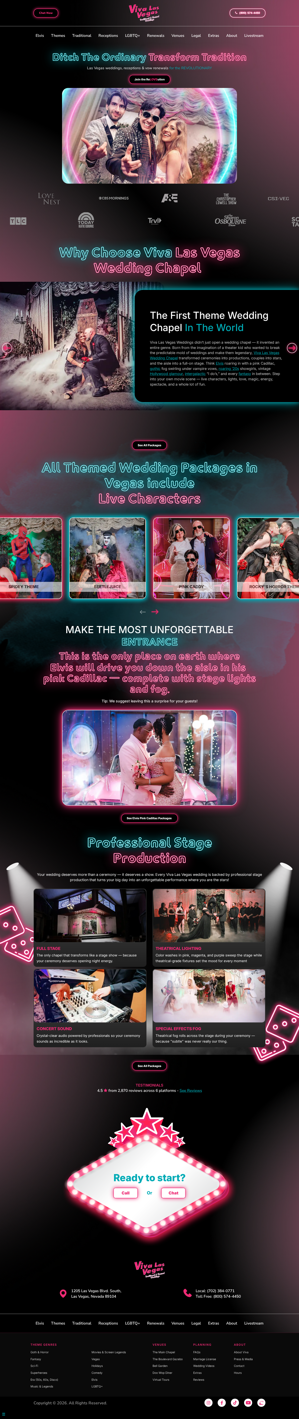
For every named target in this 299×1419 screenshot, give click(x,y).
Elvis (40, 35)
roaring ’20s (229, 368)
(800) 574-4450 (249, 13)
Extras (213, 35)
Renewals (155, 35)
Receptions (108, 35)
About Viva (241, 1352)
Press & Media (243, 1359)
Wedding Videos (203, 1365)
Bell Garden (160, 1365)
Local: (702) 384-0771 (215, 1291)
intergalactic (195, 374)
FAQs (196, 1352)
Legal (196, 35)
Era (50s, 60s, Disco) (44, 1379)
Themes (58, 35)
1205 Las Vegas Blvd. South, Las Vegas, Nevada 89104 (96, 1293)
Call (126, 1193)
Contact (239, 1365)
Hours (238, 1372)
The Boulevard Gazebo (168, 1359)
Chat (173, 1193)
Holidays (97, 1365)
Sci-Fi (34, 1365)
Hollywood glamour (166, 374)
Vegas (96, 1359)
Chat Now (46, 13)
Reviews (198, 1379)
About (231, 35)
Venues (177, 35)
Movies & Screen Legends (109, 1352)
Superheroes (39, 1372)
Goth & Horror (40, 1352)
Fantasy (36, 1359)
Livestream (253, 35)
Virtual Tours (161, 1379)
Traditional (81, 35)
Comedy (97, 1372)
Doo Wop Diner (162, 1372)
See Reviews (191, 1090)
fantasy (245, 374)
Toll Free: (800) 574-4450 (218, 1296)
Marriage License (204, 1359)
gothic (155, 368)
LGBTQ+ (132, 35)
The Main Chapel (164, 1352)
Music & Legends (42, 1386)
